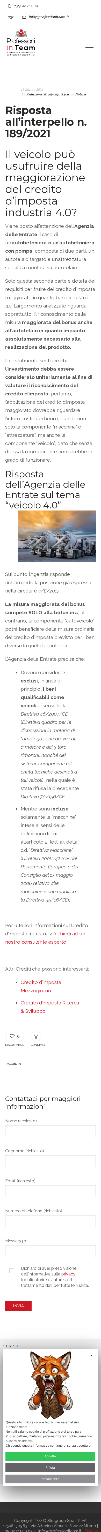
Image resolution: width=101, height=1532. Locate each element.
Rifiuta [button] (50, 1467)
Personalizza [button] (50, 1479)
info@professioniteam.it (49, 17)
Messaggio (15, 1240)
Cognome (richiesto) (24, 1150)
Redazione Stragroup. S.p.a (47, 94)
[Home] (20, 55)
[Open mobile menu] (90, 46)
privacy (68, 1274)
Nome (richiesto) (21, 1120)
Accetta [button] (50, 1456)
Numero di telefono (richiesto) (33, 1210)
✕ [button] (91, 1355)
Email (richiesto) (20, 1180)
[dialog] (50, 1417)
